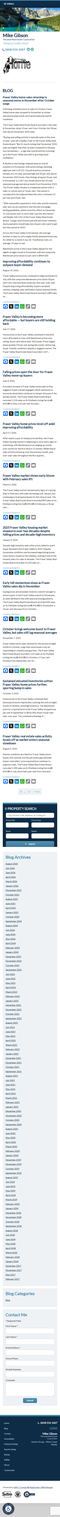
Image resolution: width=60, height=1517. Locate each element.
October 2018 (12, 1221)
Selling (6, 1460)
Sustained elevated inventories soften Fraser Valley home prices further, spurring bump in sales (28, 684)
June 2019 (10, 1186)
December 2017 (13, 1265)
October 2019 (12, 1168)
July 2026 (10, 868)
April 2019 (11, 1195)
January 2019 (12, 1208)
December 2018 (13, 1212)
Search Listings (10, 1449)
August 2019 (12, 1177)
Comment (10, 1380)
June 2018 (10, 1239)
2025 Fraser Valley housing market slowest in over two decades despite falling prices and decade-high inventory (29, 531)
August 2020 (12, 1128)
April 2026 (11, 877)
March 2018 (11, 1252)
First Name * (12, 1326)
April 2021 (11, 1093)
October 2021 (12, 1067)
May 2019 (10, 1190)
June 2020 (10, 1133)
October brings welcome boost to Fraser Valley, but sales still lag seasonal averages (30, 630)
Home (6, 1423)
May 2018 (10, 1243)
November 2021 (13, 1062)
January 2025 (12, 912)
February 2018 (13, 1257)
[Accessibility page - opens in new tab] (30, 1498)
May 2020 (10, 1137)
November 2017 (13, 1270)
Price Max (36, 820)
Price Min (10, 820)
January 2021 (12, 1106)
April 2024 (11, 943)
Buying (7, 1454)
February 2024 (13, 947)
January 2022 (12, 1053)
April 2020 (11, 1142)
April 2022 (11, 1040)
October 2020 (12, 1120)
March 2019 (11, 1199)
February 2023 (13, 996)
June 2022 (10, 1031)
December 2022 (13, 1005)
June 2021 (10, 1084)
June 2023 (10, 978)
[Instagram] (32, 49)
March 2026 (11, 881)
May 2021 (10, 1089)
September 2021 (14, 1071)
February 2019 (13, 1204)
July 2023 (10, 974)
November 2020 (13, 1115)
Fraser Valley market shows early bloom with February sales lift (28, 477)
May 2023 (10, 983)
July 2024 (10, 930)
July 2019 (10, 1181)
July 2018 (10, 1234)
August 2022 (12, 1022)
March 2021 (11, 1098)
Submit (30, 1400)
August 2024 (12, 925)
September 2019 (14, 1173)
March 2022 (11, 1045)
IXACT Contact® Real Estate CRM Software (33, 1487)
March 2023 (11, 992)
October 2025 (12, 894)
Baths (34, 831)
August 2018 (12, 1230)
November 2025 (13, 890)
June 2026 (10, 872)
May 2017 (10, 1274)
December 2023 (13, 956)
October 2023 (12, 965)
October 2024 (12, 916)
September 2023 (14, 969)
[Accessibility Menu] (8, 1509)
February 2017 (13, 1279)
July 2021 (10, 1080)
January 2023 (12, 1000)
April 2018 (11, 1248)
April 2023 (11, 987)
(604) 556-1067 (15, 49)
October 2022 (12, 1014)
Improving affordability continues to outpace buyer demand (26, 263)
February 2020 (13, 1151)
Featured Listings (11, 1444)
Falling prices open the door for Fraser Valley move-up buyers (28, 373)
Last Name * (11, 1336)
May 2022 (10, 1036)
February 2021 (13, 1102)
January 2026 (12, 885)
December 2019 (13, 1159)
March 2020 (11, 1146)
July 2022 (10, 1027)
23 (28, 791)
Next (37, 791)
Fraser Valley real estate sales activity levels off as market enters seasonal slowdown (27, 739)
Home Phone (12, 1358)
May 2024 (10, 938)
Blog (8, 1300)
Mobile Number (13, 1369)
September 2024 (14, 921)
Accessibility (9, 1439)
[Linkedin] (28, 49)
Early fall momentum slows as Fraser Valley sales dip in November (26, 584)
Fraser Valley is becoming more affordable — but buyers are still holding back (29, 320)
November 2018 (13, 1217)
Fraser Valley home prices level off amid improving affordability (29, 425)
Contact (7, 1434)
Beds (8, 831)
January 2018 (12, 1261)
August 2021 (12, 1075)
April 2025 (11, 907)
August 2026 (12, 863)
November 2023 (13, 961)
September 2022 (14, 1018)
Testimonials (9, 1470)
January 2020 (12, 1155)
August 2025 (12, 899)
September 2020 (14, 1124)
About (6, 1465)
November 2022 (13, 1009)
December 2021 (13, 1058)
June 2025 (10, 903)
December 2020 (13, 1111)
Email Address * (13, 1347)
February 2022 (13, 1049)
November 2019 (13, 1164)
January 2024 (12, 952)
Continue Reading (11, 301)
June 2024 (10, 934)
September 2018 (14, 1226)
